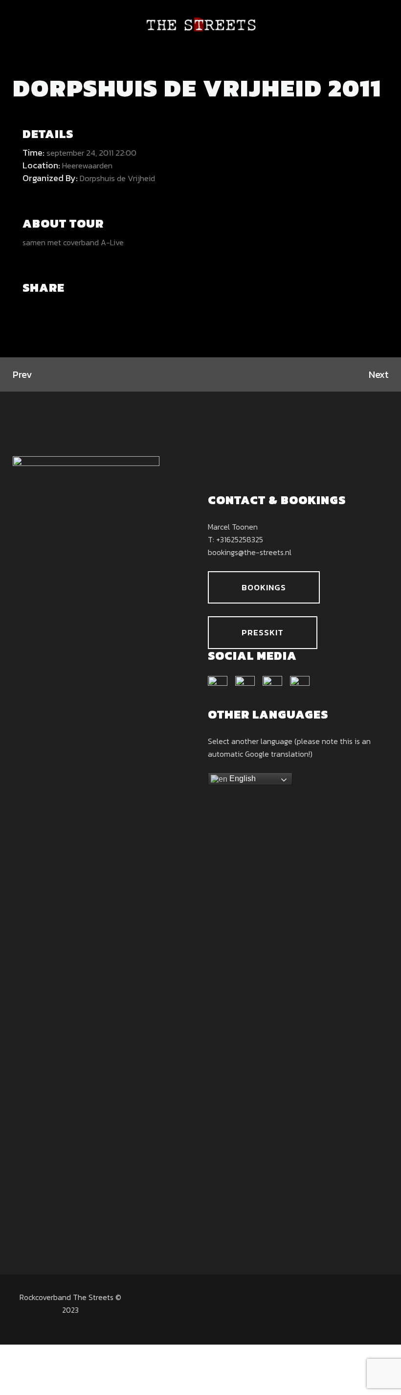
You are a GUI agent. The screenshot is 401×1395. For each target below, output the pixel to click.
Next (378, 374)
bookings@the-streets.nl (249, 552)
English (241, 778)
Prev (22, 374)
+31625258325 (239, 539)
